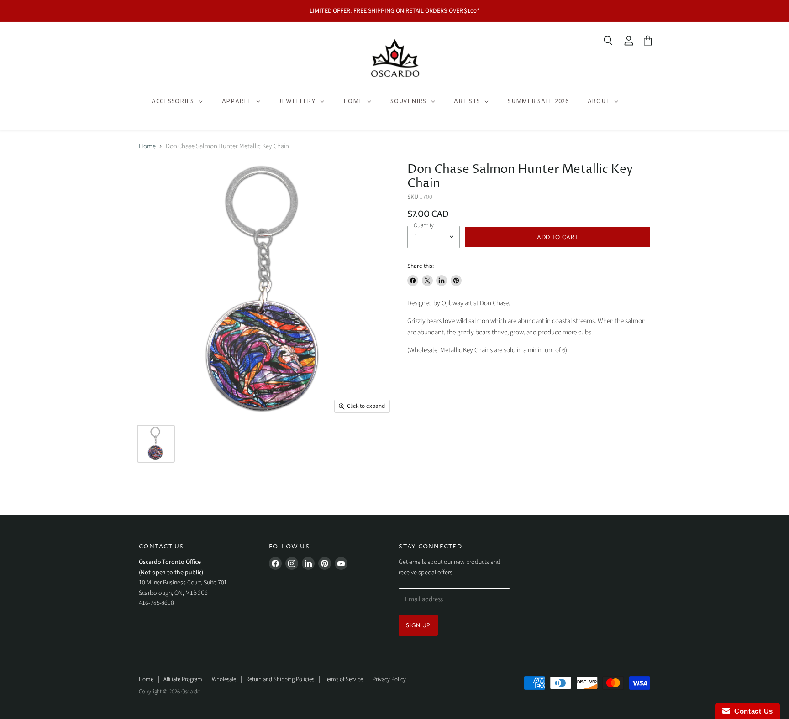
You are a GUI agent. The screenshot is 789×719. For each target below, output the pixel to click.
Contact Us (751, 711)
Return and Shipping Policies (280, 679)
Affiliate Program (182, 679)
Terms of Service (343, 679)
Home (147, 146)
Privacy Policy (389, 679)
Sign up (418, 625)
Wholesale (224, 679)
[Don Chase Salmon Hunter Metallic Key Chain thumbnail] (156, 444)
